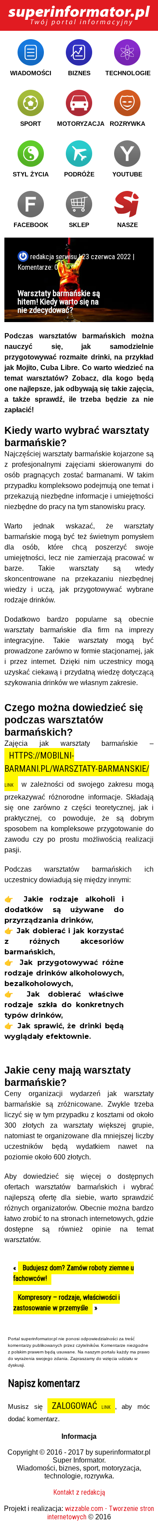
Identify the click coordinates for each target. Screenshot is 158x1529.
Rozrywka (127, 123)
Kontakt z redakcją (79, 1492)
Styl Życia (31, 174)
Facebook (31, 224)
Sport (30, 123)
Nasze (127, 224)
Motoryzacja (80, 123)
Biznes (79, 73)
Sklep (79, 224)
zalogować (74, 1406)
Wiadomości (30, 73)
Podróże (79, 174)
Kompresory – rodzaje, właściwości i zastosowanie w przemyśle (66, 1302)
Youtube (127, 174)
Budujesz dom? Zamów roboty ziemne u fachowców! (73, 1273)
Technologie (128, 73)
